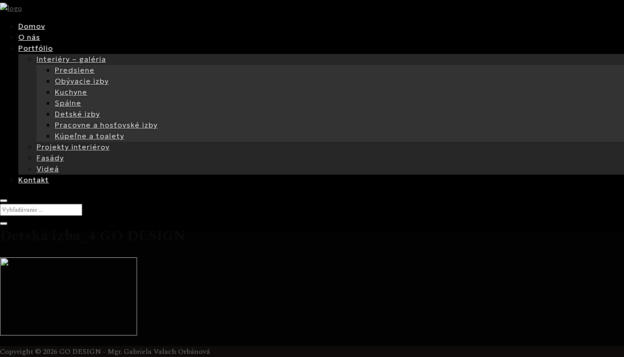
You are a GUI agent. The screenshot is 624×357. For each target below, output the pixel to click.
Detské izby (77, 113)
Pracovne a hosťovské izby (106, 124)
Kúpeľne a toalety (89, 135)
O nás (29, 37)
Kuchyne (71, 91)
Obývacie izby (82, 80)
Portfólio (35, 48)
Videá (48, 168)
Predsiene (75, 70)
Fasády (50, 157)
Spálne (68, 102)
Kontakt (33, 179)
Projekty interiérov (73, 146)
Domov (31, 26)
